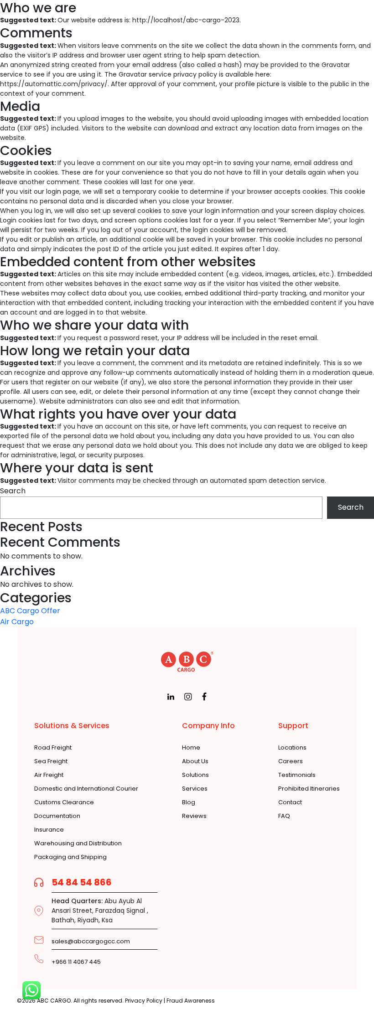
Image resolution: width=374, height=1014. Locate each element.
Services (195, 789)
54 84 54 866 (82, 882)
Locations (292, 748)
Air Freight (48, 775)
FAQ (284, 816)
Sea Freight (51, 761)
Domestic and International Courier (86, 789)
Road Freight (53, 748)
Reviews (194, 816)
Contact (290, 802)
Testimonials (297, 775)
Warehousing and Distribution (78, 843)
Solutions (195, 775)
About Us (195, 761)
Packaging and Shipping (70, 857)
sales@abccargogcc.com (91, 941)
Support (293, 725)
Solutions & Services (71, 725)
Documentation (57, 816)
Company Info (208, 725)
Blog (188, 802)
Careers (290, 761)
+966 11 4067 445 (76, 962)
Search (13, 491)
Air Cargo (17, 621)
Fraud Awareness (190, 1000)
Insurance (49, 830)
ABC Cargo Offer (30, 610)
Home (191, 748)
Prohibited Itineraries (309, 789)
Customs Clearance (64, 802)
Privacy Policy (143, 1000)
